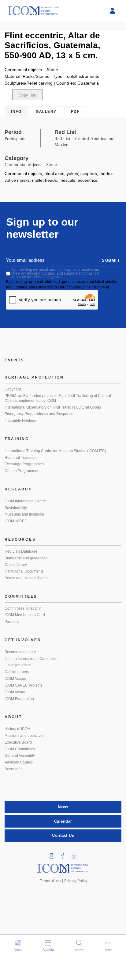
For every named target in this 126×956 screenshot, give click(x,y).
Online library (16, 564)
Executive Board (18, 742)
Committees (21, 596)
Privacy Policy (75, 881)
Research (18, 489)
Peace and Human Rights (26, 578)
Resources (20, 539)
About (13, 717)
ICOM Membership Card (25, 615)
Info (16, 111)
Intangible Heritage (20, 420)
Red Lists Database (21, 551)
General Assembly (20, 755)
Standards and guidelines (26, 558)
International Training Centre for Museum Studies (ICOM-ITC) (55, 451)
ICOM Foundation (19, 699)
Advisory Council (19, 762)
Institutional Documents (24, 571)
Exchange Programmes (24, 464)
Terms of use (50, 881)
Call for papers (17, 672)
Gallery (46, 111)
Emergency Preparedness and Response (39, 414)
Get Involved (23, 640)
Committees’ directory (23, 608)
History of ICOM (18, 729)
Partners (12, 621)
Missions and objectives (24, 735)
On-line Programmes (22, 471)
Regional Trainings (20, 457)
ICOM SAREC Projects (23, 685)
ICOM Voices (15, 678)
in (53, 854)
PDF (75, 111)
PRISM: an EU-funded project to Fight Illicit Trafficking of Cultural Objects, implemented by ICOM (58, 398)
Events (14, 360)
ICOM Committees (20, 749)
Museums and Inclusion (24, 514)
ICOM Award (15, 692)
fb (65, 854)
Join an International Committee (31, 659)
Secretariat (14, 769)
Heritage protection (34, 377)
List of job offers (18, 665)
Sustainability (16, 508)
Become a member (20, 652)
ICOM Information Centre (25, 501)
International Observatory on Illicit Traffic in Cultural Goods (53, 407)
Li (76, 854)
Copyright (13, 389)
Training (17, 439)
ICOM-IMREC (16, 521)
